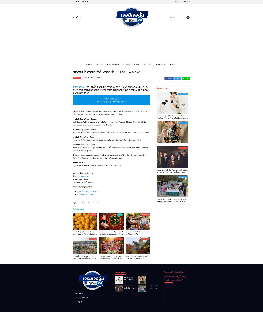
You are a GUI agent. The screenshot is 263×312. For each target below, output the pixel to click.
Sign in (76, 1)
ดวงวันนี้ (88, 203)
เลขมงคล (95, 203)
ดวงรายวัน (78, 86)
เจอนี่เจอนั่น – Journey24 (86, 194)
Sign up (85, 1)
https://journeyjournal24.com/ (88, 191)
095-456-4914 (82, 176)
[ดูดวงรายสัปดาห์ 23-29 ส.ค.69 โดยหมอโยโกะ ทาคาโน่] (138, 221)
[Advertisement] (131, 46)
